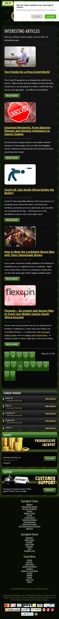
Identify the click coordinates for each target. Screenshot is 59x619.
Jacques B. (10, 413)
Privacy (29, 511)
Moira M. (9, 398)
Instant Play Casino (29, 524)
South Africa (29, 564)
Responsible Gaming (29, 507)
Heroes (29, 578)
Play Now (50, 458)
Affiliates (29, 505)
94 (33, 366)
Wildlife (29, 575)
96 (46, 366)
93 (27, 366)
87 (19, 356)
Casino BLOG (29, 518)
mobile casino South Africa (35, 335)
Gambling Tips (29, 551)
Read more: (12, 96)
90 (7, 366)
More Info (49, 490)
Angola (29, 573)
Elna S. (8, 405)
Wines (29, 582)
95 (39, 366)
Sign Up (8, 3)
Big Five (29, 562)
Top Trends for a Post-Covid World (27, 71)
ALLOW (50, 16)
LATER (37, 16)
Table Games (29, 540)
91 (14, 366)
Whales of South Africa (29, 571)
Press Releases (29, 522)
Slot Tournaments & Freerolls (29, 526)
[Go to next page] (7, 376)
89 (32, 356)
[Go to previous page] (13, 356)
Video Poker (29, 544)
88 (26, 356)
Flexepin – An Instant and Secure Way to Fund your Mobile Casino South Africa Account (29, 314)
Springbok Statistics (29, 520)
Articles (29, 515)
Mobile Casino (29, 513)
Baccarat (29, 547)
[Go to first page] (7, 356)
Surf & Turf (29, 580)
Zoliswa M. (10, 420)
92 (20, 366)
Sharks (29, 560)
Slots (29, 549)
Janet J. (8, 427)
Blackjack (29, 538)
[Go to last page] (12, 376)
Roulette (29, 542)
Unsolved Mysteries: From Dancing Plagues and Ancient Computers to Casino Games (27, 131)
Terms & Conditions (29, 509)
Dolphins (29, 569)
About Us (29, 529)
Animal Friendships (29, 567)
